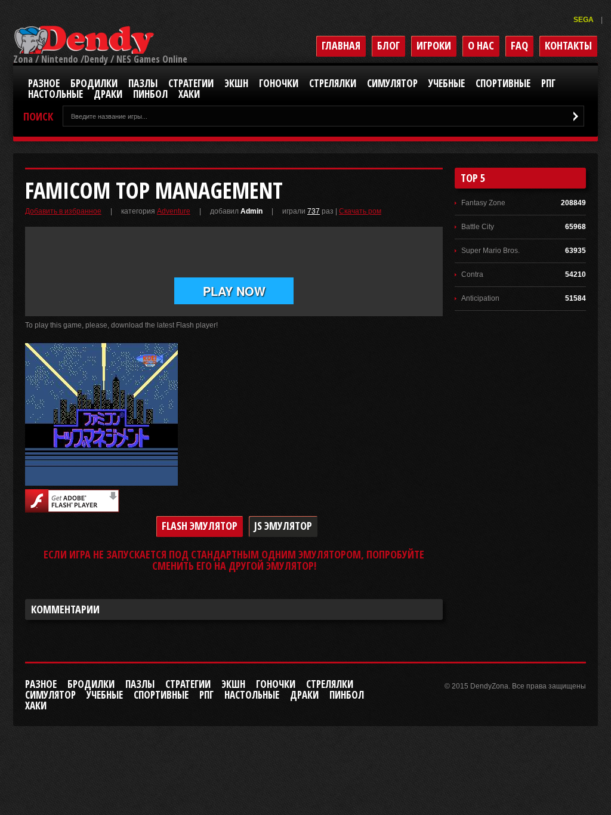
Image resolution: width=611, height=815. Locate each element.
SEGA (584, 20)
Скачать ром (360, 211)
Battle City (477, 227)
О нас (481, 45)
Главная (341, 45)
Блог (388, 45)
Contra (472, 274)
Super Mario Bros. (490, 250)
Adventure (173, 211)
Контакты (568, 45)
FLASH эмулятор (199, 525)
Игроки (433, 45)
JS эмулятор (283, 525)
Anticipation (480, 298)
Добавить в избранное (63, 211)
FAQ (519, 45)
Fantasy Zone (483, 203)
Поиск (38, 116)
